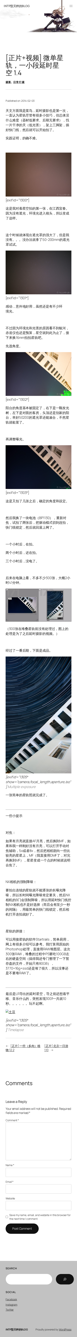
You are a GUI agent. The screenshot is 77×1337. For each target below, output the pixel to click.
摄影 (8, 82)
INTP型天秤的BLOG (17, 6)
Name (10, 1165)
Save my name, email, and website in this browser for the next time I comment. (40, 1217)
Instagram (11, 1304)
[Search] (65, 1279)
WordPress (65, 1329)
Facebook (11, 1299)
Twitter (10, 1309)
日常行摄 (19, 82)
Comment (12, 1120)
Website (10, 1198)
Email (9, 1181)
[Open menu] (71, 6)
